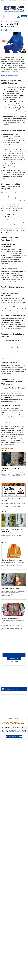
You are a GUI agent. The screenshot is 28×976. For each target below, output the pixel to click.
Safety (5, 21)
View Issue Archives (14, 661)
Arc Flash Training (23, 1)
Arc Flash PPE (16, 21)
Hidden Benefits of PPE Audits (10, 588)
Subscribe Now (14, 658)
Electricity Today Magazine (13, 1)
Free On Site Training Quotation (14, 736)
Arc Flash (10, 21)
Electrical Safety (5, 600)
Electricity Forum (4, 1)
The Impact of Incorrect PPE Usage (11, 560)
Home (2, 21)
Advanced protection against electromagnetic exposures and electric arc (13, 621)
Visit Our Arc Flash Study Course (10, 75)
